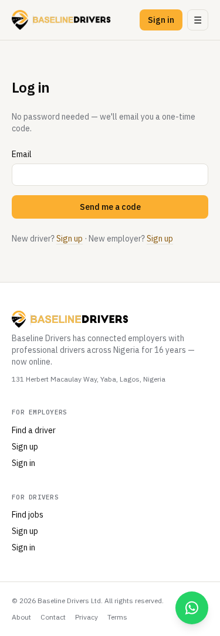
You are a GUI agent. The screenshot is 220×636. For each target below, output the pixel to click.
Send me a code (110, 207)
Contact (53, 617)
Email (22, 154)
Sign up (69, 238)
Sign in (161, 20)
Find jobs (27, 514)
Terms (117, 617)
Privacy (86, 617)
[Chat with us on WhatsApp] (191, 607)
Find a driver (34, 430)
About (21, 617)
